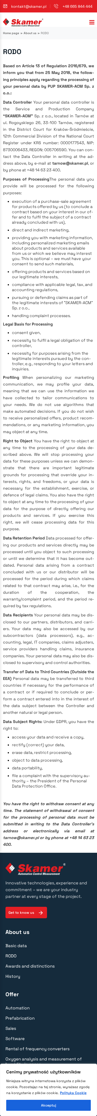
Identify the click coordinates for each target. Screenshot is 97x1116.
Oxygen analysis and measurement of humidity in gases (43, 1061)
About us (30, 33)
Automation (17, 1008)
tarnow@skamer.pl (70, 163)
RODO (10, 956)
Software (15, 1038)
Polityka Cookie (73, 1093)
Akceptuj (48, 1105)
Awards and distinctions (30, 966)
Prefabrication (20, 1018)
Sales (10, 1028)
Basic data (16, 945)
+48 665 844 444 (77, 6)
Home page (11, 33)
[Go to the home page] (23, 22)
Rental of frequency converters (37, 1048)
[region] (48, 1090)
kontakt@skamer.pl (29, 6)
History (12, 976)
